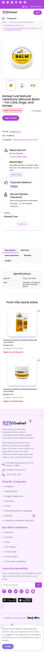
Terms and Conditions (14, 553)
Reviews (27, 252)
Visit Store (22, 221)
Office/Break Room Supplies (17, 505)
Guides (8, 257)
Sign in (37, 12)
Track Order (10, 544)
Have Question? (12, 252)
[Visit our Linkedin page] (7, 2)
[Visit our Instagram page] (12, 2)
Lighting (8, 510)
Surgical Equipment (13, 492)
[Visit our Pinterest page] (24, 2)
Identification (10, 487)
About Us (8, 526)
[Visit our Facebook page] (3, 2)
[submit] (38, 576)
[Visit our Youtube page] (16, 2)
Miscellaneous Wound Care (14, 25)
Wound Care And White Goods (21, 22)
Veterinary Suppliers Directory (17, 514)
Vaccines (9, 496)
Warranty (25, 247)
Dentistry (8, 483)
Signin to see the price (12, 110)
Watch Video (16, 172)
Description (10, 247)
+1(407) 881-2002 (31, 154)
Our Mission (10, 539)
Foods (7, 501)
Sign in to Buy (11, 118)
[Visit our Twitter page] (20, 2)
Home (4, 22)
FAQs (7, 535)
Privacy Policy (10, 548)
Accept (8, 646)
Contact (8, 530)
